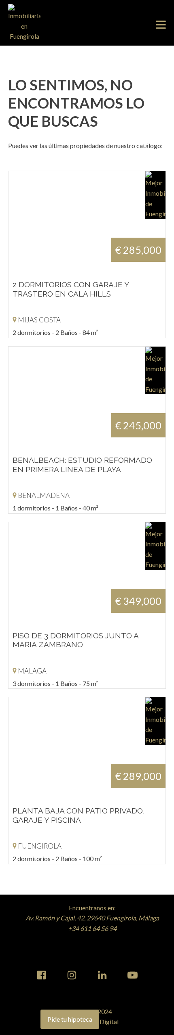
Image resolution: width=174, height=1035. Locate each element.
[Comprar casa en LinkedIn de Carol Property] (102, 975)
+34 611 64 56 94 (92, 928)
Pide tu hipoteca (69, 1019)
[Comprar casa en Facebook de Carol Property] (41, 975)
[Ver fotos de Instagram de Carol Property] (72, 975)
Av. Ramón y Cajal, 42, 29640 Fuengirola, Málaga (92, 918)
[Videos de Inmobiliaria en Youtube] (132, 975)
